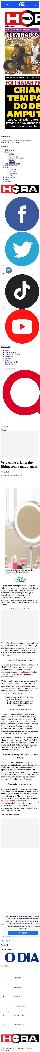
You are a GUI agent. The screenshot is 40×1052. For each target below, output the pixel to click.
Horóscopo (9, 356)
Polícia (11, 154)
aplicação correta (28, 672)
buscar (5, 427)
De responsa (13, 156)
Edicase (3, 430)
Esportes (8, 167)
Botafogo (12, 169)
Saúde (11, 160)
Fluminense (13, 173)
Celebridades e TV (11, 177)
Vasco (11, 175)
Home (7, 179)
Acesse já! (4, 146)
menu (6, 4)
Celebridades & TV (11, 362)
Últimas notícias (10, 150)
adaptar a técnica (9, 801)
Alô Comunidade (11, 166)
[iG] (21, 6)
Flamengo (12, 171)
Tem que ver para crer (12, 164)
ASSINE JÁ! (5, 347)
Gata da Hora (9, 364)
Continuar (23, 933)
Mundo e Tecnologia (16, 158)
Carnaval (8, 181)
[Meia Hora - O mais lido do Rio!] (20, 194)
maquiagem (18, 714)
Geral (7, 152)
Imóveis (12, 162)
